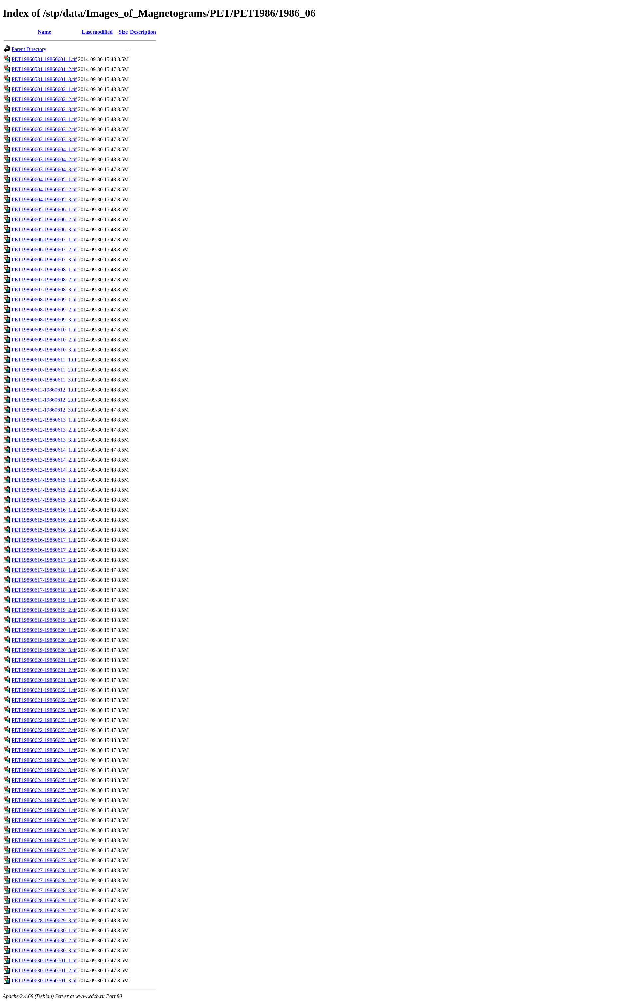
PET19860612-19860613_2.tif (44, 430)
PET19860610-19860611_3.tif (44, 380)
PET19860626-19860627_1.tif (44, 840)
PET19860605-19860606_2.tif (44, 219)
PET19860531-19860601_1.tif (44, 59)
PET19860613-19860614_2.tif (44, 460)
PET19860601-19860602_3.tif (44, 109)
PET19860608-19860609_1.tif (44, 299)
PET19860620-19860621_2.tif (44, 670)
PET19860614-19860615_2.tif (44, 490)
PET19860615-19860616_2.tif (44, 520)
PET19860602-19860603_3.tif (44, 139)
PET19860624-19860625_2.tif (44, 790)
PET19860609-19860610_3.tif (44, 349)
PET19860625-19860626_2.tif (44, 820)
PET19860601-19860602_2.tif (44, 99)
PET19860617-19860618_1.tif (44, 570)
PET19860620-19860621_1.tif (44, 660)
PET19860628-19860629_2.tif (44, 910)
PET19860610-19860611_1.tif (44, 359)
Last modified (97, 32)
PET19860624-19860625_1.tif (44, 780)
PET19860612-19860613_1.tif (44, 420)
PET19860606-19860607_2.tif (44, 249)
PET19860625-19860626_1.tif (44, 810)
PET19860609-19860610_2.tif (44, 339)
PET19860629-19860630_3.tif (44, 950)
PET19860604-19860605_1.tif (44, 179)
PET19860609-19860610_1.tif (44, 329)
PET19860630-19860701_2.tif (44, 970)
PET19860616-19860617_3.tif (44, 560)
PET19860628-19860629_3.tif (44, 920)
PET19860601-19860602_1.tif (44, 89)
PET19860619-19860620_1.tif (44, 630)
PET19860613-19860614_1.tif (44, 450)
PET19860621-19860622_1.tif (44, 690)
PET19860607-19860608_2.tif (44, 279)
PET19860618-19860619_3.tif (44, 620)
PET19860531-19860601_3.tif (44, 79)
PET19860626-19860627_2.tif (44, 850)
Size (123, 32)
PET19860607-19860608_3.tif (44, 289)
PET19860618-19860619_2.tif (44, 610)
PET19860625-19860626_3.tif (44, 830)
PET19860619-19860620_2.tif (44, 640)
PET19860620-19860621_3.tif (44, 680)
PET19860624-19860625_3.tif (44, 800)
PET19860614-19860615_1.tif (44, 480)
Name (44, 32)
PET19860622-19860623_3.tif (44, 740)
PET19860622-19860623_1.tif (44, 720)
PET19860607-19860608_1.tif (44, 269)
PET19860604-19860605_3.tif (44, 199)
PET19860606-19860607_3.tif (44, 259)
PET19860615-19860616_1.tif (44, 510)
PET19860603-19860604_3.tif (44, 169)
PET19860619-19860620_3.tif (44, 650)
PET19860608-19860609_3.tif (44, 319)
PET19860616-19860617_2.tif (44, 550)
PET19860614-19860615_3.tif (44, 500)
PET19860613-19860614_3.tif (44, 470)
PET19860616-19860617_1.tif (44, 540)
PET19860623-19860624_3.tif (44, 770)
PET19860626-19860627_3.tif (44, 860)
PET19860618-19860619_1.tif (44, 600)
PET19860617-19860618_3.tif (44, 590)
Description (143, 32)
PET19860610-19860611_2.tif (44, 369)
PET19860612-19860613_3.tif (44, 440)
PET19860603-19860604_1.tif (44, 149)
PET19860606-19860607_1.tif (44, 239)
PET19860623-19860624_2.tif (44, 760)
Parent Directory (29, 49)
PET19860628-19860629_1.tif (44, 900)
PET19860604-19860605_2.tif (44, 189)
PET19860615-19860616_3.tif (44, 530)
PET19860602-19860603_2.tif (44, 129)
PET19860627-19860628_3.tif (44, 890)
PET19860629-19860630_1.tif (44, 930)
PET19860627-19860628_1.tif (44, 870)
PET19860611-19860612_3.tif (44, 410)
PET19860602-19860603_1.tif (44, 119)
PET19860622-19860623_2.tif (44, 730)
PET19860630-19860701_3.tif (44, 980)
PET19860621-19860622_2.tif (44, 700)
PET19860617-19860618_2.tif (44, 580)
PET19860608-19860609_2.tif (44, 309)
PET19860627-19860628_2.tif (44, 880)
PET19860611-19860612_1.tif (44, 390)
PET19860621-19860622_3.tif (44, 710)
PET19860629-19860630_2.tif (44, 940)
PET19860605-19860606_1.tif (44, 209)
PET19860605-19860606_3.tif (44, 229)
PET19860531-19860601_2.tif (44, 69)
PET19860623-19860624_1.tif (44, 750)
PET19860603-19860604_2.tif (44, 159)
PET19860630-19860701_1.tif (44, 960)
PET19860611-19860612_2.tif (44, 400)
